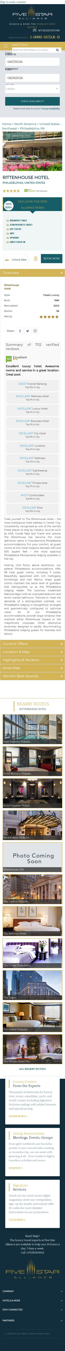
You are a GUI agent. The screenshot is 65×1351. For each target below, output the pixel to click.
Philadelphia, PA (32, 128)
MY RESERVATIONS (49, 30)
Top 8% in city (32, 497)
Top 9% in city (32, 435)
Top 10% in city (32, 509)
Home (6, 124)
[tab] (32, 273)
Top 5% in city (32, 472)
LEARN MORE (17, 1116)
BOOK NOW (52, 258)
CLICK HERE (16, 1220)
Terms (33, 1334)
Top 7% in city (32, 484)
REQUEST (14, 1168)
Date (9, 53)
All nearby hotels (32, 1069)
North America (25, 124)
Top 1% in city (32, 398)
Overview (11, 273)
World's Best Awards (20, 676)
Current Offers (15, 644)
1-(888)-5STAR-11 (45, 37)
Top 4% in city (32, 447)
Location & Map (16, 652)
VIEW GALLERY (21, 136)
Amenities (11, 668)
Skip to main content (13, 2)
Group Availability (50, 108)
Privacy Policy (43, 1334)
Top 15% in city (32, 385)
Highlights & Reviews (21, 660)
